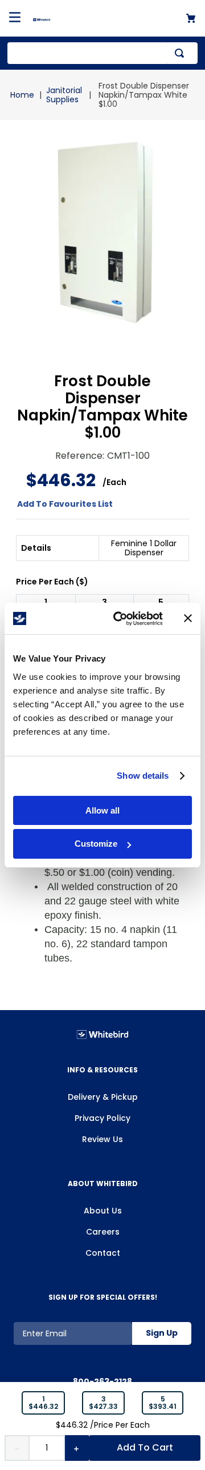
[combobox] (102, 53)
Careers (103, 1231)
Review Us (102, 1139)
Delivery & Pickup (103, 1097)
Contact (102, 1253)
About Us (103, 1210)
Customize (96, 843)
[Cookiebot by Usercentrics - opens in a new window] (120, 618)
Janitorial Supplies (64, 95)
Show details (143, 775)
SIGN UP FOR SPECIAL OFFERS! (102, 1297)
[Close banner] (188, 618)
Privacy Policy (102, 1118)
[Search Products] (181, 53)
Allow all (102, 810)
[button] (43, 1403)
